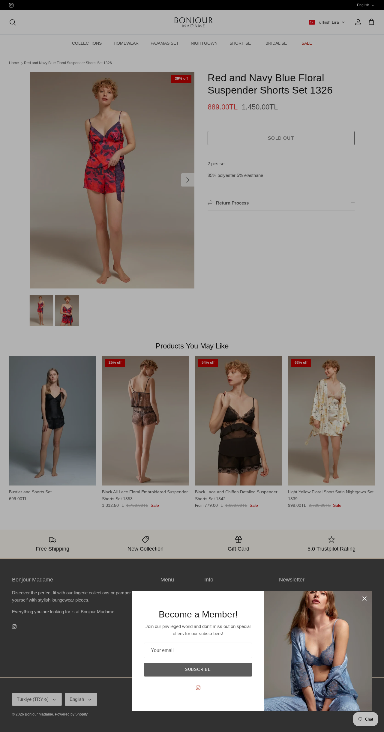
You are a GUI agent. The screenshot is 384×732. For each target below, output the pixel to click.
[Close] (364, 598)
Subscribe (198, 669)
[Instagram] (198, 688)
